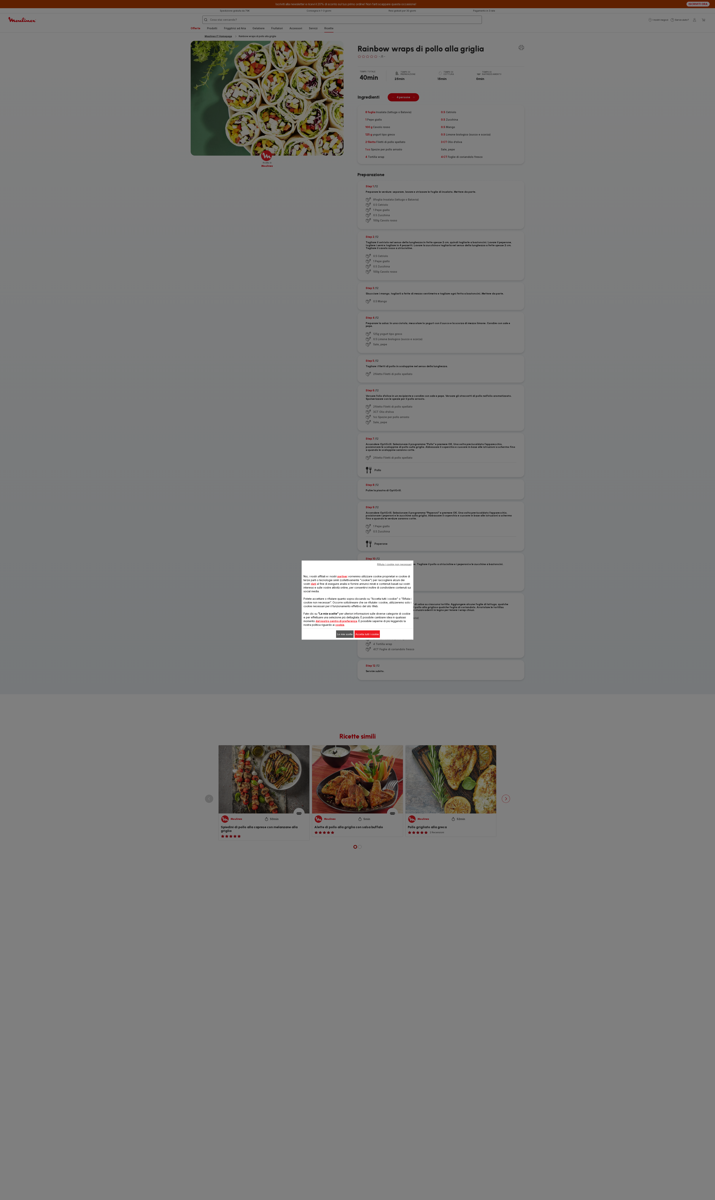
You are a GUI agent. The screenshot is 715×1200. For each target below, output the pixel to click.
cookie (339, 624)
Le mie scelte (345, 634)
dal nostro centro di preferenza (336, 620)
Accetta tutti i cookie (367, 634)
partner (342, 576)
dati (313, 583)
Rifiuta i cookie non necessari (394, 564)
